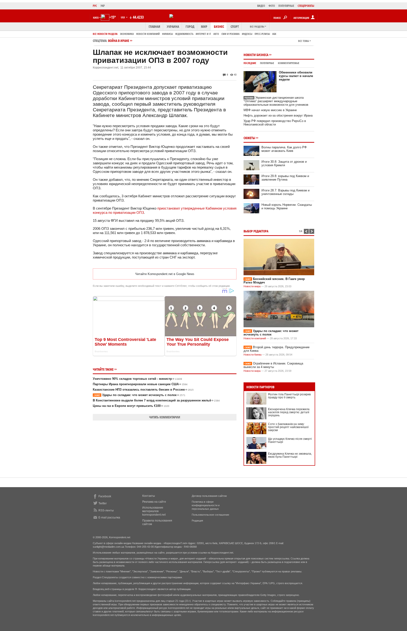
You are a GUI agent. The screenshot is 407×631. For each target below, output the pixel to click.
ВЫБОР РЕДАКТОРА (256, 231)
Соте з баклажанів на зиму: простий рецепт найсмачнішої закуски (288, 427)
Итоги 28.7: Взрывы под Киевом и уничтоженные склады (285, 192)
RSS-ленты (106, 510)
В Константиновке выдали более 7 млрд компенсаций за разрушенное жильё (156, 400)
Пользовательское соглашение (210, 514)
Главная (154, 26)
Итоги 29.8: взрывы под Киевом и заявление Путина (285, 177)
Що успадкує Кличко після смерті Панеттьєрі (290, 440)
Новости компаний (148, 34)
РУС (95, 6)
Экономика (127, 34)
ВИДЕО (261, 6)
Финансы (167, 34)
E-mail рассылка (109, 517)
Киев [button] (96, 17)
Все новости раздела (105, 34)
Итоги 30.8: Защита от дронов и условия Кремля (284, 163)
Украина (173, 26)
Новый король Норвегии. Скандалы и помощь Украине (286, 206)
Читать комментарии (164, 417)
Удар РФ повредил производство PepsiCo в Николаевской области (275, 122)
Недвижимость (184, 34)
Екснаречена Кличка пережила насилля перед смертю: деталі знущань (288, 412)
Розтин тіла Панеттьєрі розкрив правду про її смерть (289, 396)
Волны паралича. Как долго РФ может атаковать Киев (284, 149)
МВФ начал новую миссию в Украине (270, 110)
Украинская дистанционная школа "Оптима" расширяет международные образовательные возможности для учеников (276, 101)
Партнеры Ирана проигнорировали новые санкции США (140, 384)
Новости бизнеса (256, 55)
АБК (274, 34)
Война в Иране (118, 40)
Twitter (102, 503)
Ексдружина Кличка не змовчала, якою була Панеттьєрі (290, 455)
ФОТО (272, 6)
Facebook (104, 496)
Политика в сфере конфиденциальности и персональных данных (206, 505)
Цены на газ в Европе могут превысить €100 (131, 406)
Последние (250, 63)
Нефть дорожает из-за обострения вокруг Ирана (278, 115)
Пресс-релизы (262, 34)
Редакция (197, 520)
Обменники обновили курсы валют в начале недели (296, 76)
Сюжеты (249, 138)
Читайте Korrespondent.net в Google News (164, 274)
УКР (103, 6)
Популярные (267, 63)
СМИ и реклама (230, 34)
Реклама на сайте (154, 501)
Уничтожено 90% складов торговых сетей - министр (137, 378)
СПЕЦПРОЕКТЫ (306, 6)
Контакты (148, 496)
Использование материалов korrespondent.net (154, 511)
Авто (216, 34)
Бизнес (219, 26)
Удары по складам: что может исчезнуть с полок (139, 395)
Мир (204, 26)
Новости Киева (252, 354)
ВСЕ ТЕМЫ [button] (303, 41)
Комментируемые (288, 63)
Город (190, 26)
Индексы (247, 34)
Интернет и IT (203, 34)
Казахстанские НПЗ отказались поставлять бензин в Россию (143, 389)
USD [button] (123, 17)
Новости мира (252, 286)
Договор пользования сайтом (209, 495)
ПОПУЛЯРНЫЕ (286, 6)
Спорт (235, 26)
